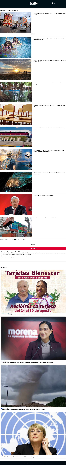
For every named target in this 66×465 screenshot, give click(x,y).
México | (3, 361)
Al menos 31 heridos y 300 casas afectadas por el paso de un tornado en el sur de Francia (23, 409)
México (38, 7)
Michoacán (26, 7)
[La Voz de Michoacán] (33, 3)
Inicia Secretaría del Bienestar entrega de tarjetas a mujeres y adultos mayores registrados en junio (26, 314)
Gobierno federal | (5, 313)
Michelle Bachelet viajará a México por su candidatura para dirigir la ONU (19, 457)
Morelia (30, 7)
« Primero (6, 239)
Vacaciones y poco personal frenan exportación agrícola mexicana (48, 217)
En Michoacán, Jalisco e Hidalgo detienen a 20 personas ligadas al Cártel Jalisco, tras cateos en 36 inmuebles (21, 252)
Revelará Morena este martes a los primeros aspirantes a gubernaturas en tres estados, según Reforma (20, 257)
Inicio (22, 7)
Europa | (3, 408)
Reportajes (42, 7)
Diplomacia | (3, 455)
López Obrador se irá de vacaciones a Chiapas (43, 195)
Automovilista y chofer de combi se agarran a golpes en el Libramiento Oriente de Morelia (18, 251)
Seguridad (34, 7)
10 (18, 239)
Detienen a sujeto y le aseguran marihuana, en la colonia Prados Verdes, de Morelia (17, 254)
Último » (24, 239)
